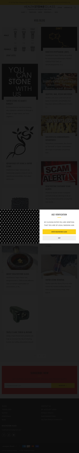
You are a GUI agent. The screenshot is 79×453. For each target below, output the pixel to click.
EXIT (59, 238)
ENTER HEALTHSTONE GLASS (59, 232)
